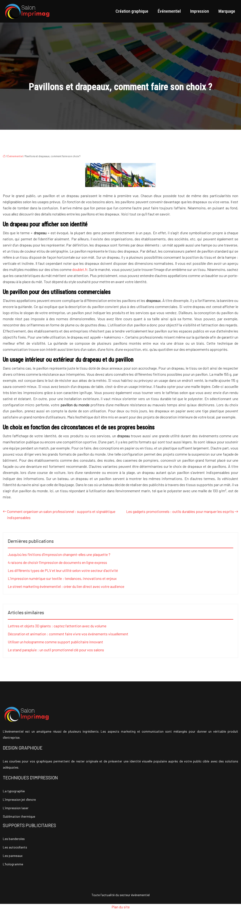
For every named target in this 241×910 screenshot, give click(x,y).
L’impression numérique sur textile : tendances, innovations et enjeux (62, 578)
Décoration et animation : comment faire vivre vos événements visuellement (68, 634)
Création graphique (132, 11)
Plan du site (121, 907)
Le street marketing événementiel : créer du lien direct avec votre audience (66, 586)
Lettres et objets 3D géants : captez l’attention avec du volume (57, 626)
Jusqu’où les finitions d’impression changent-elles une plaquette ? (59, 554)
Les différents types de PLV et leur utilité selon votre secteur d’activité (63, 570)
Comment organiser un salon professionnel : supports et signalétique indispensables (61, 514)
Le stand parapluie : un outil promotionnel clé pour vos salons (56, 650)
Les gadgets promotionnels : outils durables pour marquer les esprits (180, 511)
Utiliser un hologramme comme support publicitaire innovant (55, 642)
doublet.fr (79, 269)
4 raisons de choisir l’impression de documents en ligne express (57, 562)
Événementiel (169, 11)
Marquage (226, 11)
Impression (199, 11)
